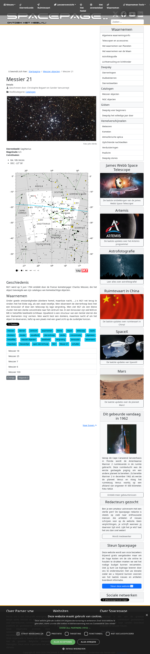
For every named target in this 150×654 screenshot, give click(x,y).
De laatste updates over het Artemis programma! (121, 243)
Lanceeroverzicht (65, 4)
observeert (90, 339)
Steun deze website (120, 586)
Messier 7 (13, 361)
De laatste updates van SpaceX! (121, 362)
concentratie (75, 335)
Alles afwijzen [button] (88, 642)
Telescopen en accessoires (115, 40)
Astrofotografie (109, 56)
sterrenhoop (49, 335)
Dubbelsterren (109, 78)
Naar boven (89, 425)
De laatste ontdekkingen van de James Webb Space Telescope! (122, 202)
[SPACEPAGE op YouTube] (132, 15)
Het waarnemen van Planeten (116, 45)
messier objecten (28, 339)
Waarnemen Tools (134, 4)
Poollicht (106, 152)
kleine (59, 330)
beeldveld (46, 339)
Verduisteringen (110, 147)
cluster (22, 335)
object (69, 330)
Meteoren (107, 126)
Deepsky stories (110, 158)
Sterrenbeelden (110, 83)
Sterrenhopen (109, 72)
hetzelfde (11, 339)
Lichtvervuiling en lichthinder (116, 61)
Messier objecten (110, 94)
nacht (92, 330)
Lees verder (110, 623)
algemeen (90, 335)
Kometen (106, 131)
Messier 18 (13, 350)
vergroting (60, 339)
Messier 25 (13, 356)
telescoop (81, 330)
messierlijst (24, 344)
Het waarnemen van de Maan (116, 51)
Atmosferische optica (112, 137)
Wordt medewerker (121, 536)
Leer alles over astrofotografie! (122, 281)
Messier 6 (13, 366)
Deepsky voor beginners (114, 110)
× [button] (147, 615)
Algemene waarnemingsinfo (116, 35)
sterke (62, 335)
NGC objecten (109, 99)
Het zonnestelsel (96, 6)
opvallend (35, 335)
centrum (33, 330)
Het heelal (83, 9)
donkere (11, 335)
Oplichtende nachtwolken (114, 142)
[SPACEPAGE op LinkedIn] (140, 15)
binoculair (75, 339)
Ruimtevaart (44, 7)
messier (10, 330)
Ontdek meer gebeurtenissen (121, 495)
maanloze (11, 344)
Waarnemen (113, 7)
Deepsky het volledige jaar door (117, 115)
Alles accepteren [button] (63, 642)
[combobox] (127, 21)
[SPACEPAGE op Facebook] (124, 15)
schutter (75, 344)
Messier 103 (14, 372)
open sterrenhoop (40, 344)
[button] (75, 627)
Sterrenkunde (26, 7)
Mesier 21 (64, 344)
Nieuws (10, 4)
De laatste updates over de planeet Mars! (122, 403)
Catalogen (31, 91)
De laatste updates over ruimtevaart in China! (122, 323)
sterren (22, 330)
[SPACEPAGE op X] (115, 15)
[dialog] (75, 633)
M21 (54, 344)
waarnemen (47, 330)
